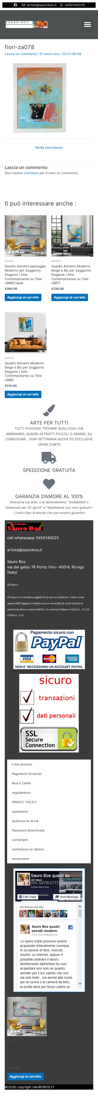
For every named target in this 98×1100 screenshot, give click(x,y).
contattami (20, 840)
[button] (87, 24)
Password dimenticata (28, 830)
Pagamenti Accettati (27, 774)
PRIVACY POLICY (24, 802)
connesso (31, 173)
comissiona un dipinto (28, 849)
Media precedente (49, 147)
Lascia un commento (21, 54)
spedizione (20, 811)
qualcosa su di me (25, 821)
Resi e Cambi (21, 783)
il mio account (22, 764)
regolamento (21, 792)
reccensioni (20, 859)
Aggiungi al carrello (23, 297)
